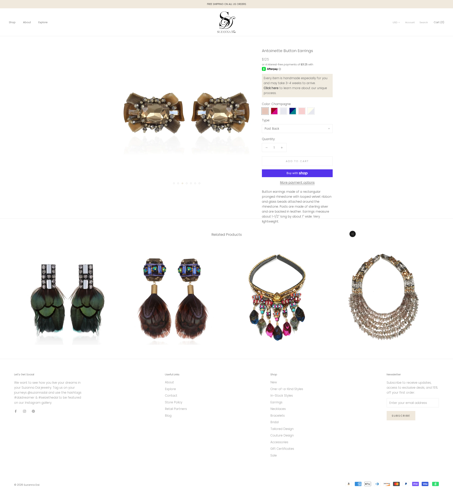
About (27, 22)
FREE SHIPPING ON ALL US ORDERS (226, 4)
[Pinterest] (33, 411)
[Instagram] (24, 411)
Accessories (279, 442)
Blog (168, 415)
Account (410, 22)
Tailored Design (282, 429)
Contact (171, 395)
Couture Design (282, 435)
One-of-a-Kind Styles (286, 389)
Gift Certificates (282, 449)
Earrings (276, 402)
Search (424, 22)
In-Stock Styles (281, 395)
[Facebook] (15, 411)
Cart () (439, 22)
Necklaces (278, 409)
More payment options (297, 182)
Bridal (274, 422)
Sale (273, 455)
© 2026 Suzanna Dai (26, 485)
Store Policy (173, 402)
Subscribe (401, 416)
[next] (442, 293)
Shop (12, 22)
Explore (43, 22)
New (273, 382)
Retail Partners (176, 409)
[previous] (11, 293)
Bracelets (277, 415)
